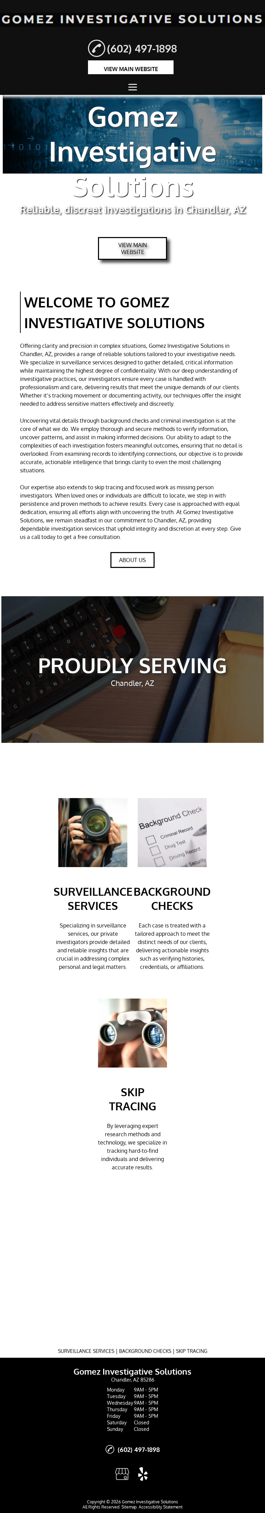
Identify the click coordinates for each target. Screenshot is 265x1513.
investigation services (78, 528)
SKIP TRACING (191, 1351)
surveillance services (86, 362)
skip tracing (109, 487)
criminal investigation (187, 420)
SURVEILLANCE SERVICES (86, 1351)
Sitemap (129, 1507)
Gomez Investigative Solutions (186, 345)
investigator (103, 378)
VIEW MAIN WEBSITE (131, 69)
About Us (132, 560)
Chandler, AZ (35, 354)
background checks (125, 420)
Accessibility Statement (161, 1507)
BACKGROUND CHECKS (145, 1351)
